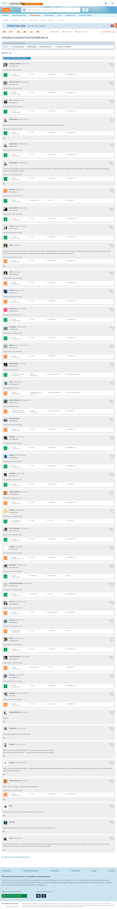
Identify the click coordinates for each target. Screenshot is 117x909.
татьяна (11, 510)
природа (12, 822)
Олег (10, 382)
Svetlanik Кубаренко (16, 583)
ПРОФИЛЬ (5, 15)
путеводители (15, 20)
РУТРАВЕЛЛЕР (6, 871)
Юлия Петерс (13, 119)
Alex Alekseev (13, 208)
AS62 (10, 100)
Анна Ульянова (14, 528)
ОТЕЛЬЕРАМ (55, 871)
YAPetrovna (13, 728)
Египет (24, 20)
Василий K (12, 327)
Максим (12, 189)
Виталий (12, 693)
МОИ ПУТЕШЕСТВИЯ (19, 15)
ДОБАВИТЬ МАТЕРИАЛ (32, 4)
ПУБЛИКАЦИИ (48, 15)
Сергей (11, 290)
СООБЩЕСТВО (70, 15)
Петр (10, 806)
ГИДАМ (94, 871)
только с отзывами (64, 47)
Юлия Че (12, 601)
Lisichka (12, 762)
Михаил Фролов (14, 82)
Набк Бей (42, 20)
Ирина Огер (13, 308)
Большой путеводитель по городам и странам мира (26, 876)
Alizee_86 (12, 620)
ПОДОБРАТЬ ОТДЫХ (85, 15)
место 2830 (51, 20)
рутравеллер (5, 20)
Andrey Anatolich (15, 400)
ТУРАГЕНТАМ (75, 871)
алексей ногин (14, 418)
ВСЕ (7, 47)
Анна (11, 838)
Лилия (11, 638)
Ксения (11, 455)
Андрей (11, 546)
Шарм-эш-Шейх (33, 20)
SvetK (11, 245)
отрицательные (45, 47)
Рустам (11, 226)
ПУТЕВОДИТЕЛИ (35, 15)
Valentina (12, 473)
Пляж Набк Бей (16, 26)
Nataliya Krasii (14, 363)
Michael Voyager (14, 63)
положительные (18, 47)
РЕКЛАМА (112, 871)
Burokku (12, 437)
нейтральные (32, 47)
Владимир (12, 565)
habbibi (11, 345)
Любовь (12, 744)
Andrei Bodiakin (14, 656)
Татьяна (11, 675)
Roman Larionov (14, 491)
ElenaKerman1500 (15, 712)
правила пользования (12, 906)
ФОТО (59, 15)
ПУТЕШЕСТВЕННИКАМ (31, 871)
